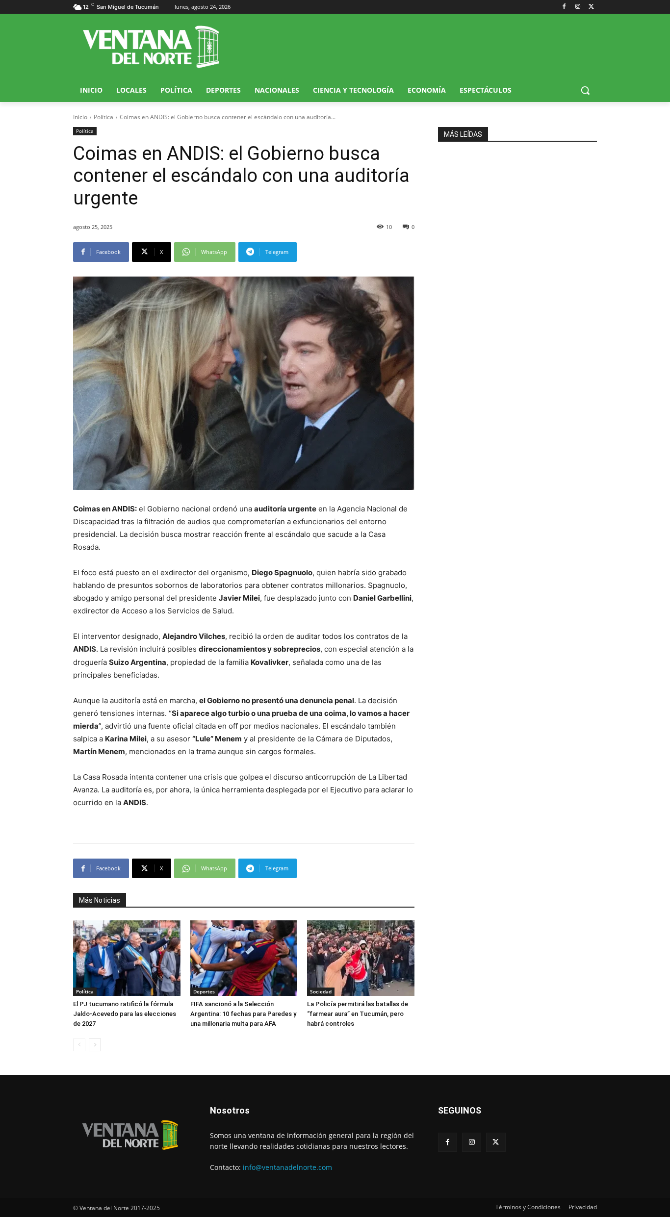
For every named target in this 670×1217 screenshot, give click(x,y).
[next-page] (95, 1045)
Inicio (80, 117)
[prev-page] (79, 1045)
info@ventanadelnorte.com (287, 1167)
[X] (591, 7)
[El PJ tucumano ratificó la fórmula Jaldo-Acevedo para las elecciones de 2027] (126, 957)
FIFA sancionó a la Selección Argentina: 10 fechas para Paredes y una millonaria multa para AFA (243, 1013)
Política (103, 117)
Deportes (204, 991)
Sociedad (321, 991)
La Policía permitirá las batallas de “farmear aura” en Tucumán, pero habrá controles (357, 1013)
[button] (585, 90)
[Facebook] (564, 7)
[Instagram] (577, 7)
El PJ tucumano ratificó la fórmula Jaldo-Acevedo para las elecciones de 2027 (124, 1013)
